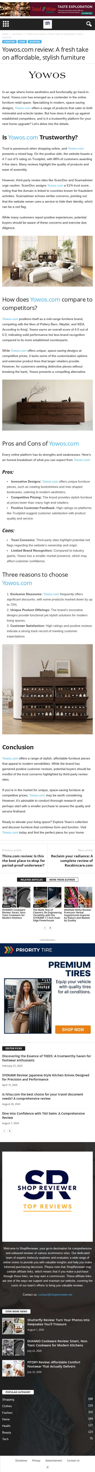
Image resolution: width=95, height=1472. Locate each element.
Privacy (36, 1460)
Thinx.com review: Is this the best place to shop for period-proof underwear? (23, 860)
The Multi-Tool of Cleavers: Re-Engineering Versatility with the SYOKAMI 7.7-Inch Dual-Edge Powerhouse (47, 915)
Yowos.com (23, 108)
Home (5, 33)
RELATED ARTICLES (32, 879)
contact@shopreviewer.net (55, 1294)
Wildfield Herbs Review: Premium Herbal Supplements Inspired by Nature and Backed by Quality (77, 915)
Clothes (7, 1406)
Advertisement (54, 1460)
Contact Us (73, 1460)
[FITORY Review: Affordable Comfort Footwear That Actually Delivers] (13, 1368)
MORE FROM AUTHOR (62, 879)
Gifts (36, 905)
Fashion (7, 1412)
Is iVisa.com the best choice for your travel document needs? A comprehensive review (42, 1096)
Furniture (17, 33)
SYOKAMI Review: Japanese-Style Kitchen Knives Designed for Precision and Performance (45, 1077)
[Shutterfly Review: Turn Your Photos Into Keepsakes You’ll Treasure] (13, 1326)
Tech (5, 1439)
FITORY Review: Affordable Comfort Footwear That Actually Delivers (53, 1364)
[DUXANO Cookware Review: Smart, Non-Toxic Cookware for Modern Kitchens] (16, 897)
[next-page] (50, 927)
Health (68, 905)
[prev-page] (45, 927)
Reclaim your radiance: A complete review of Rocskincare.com (72, 860)
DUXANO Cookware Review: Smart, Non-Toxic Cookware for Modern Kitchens (14, 913)
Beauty (6, 1432)
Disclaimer (21, 1460)
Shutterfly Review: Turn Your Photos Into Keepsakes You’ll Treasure (58, 1322)
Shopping (34, 41)
